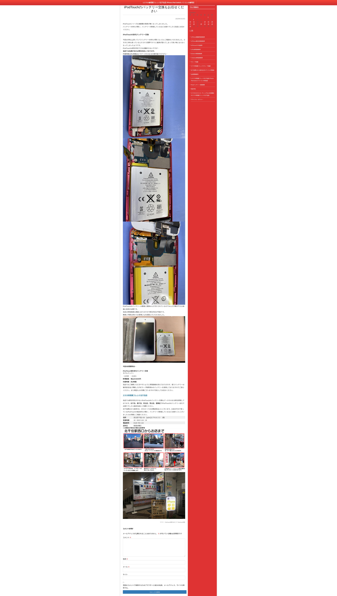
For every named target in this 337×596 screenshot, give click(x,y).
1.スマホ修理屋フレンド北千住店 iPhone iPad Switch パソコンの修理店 (168, 2)
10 (190, 22)
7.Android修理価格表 (197, 58)
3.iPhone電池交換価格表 (198, 41)
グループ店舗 (194, 62)
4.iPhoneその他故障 (196, 45)
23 (212, 24)
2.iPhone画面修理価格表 (198, 37)
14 (205, 22)
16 (212, 22)
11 (194, 22)
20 (201, 24)
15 (208, 22)
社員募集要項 (194, 74)
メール (126, 567)
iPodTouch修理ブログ (170, 522)
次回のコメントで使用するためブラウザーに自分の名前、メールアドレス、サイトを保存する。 (153, 586)
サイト (125, 574)
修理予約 (193, 89)
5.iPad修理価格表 (196, 49)
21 (205, 24)
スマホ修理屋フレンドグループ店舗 (200, 66)
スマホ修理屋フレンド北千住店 (135, 395)
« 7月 (191, 30)
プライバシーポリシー (197, 99)
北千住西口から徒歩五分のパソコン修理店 (202, 70)
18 (194, 24)
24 (190, 26)
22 (208, 24)
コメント (127, 537)
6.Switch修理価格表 (196, 53)
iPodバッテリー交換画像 (198, 85)
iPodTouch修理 (181, 522)
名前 (125, 559)
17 (190, 24)
